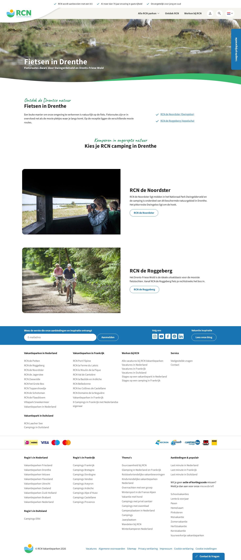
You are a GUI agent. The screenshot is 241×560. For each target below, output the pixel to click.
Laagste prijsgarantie (236, 49)
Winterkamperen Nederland (137, 529)
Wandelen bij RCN (131, 524)
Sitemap (131, 549)
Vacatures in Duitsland (134, 372)
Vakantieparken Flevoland (38, 479)
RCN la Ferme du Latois (85, 365)
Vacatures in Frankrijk (134, 369)
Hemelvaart (177, 508)
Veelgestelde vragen (182, 361)
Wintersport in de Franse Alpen (139, 492)
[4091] (181, 336)
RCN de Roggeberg (144, 289)
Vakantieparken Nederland (39, 502)
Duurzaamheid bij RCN (134, 465)
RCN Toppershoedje (35, 388)
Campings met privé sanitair (137, 501)
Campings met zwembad (135, 506)
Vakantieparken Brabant (37, 497)
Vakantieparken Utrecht (37, 483)
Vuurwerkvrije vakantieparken (187, 535)
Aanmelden (107, 337)
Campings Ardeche (83, 488)
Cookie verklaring (183, 549)
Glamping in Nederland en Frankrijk (141, 470)
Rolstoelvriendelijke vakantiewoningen (143, 474)
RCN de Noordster (144, 213)
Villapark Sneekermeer (36, 402)
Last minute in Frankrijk (184, 470)
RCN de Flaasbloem (34, 397)
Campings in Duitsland (36, 427)
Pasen (174, 503)
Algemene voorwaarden (112, 549)
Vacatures (91, 549)
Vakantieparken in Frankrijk (88, 397)
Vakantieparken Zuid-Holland (40, 493)
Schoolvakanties (180, 494)
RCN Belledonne (82, 384)
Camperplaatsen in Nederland (138, 510)
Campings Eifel (32, 519)
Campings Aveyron (83, 483)
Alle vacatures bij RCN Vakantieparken (142, 361)
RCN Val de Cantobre (84, 374)
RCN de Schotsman (34, 393)
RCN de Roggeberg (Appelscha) (177, 121)
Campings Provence (84, 502)
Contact (175, 365)
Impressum (166, 549)
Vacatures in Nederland (134, 365)
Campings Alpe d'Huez (85, 493)
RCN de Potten (32, 361)
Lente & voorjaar (180, 499)
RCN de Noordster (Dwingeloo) (177, 114)
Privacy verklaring (148, 549)
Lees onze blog (204, 337)
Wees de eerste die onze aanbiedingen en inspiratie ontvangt (58, 330)
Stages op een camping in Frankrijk (141, 380)
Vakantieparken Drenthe (37, 470)
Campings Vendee (83, 479)
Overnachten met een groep (137, 487)
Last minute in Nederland (184, 465)
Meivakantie (177, 517)
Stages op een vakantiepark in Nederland (144, 376)
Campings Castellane (84, 497)
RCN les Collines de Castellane (89, 388)
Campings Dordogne (84, 474)
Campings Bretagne (83, 470)
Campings (127, 515)
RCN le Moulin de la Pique (87, 370)
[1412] (161, 336)
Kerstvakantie (178, 531)
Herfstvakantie (179, 526)
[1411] (168, 336)
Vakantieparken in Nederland (40, 407)
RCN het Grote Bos (34, 384)
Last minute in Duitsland (184, 474)
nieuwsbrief (206, 486)
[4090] (174, 336)
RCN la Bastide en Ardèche (87, 379)
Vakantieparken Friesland (38, 465)
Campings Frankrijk (83, 465)
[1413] (154, 336)
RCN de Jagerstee (33, 374)
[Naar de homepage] (19, 13)
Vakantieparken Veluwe (37, 474)
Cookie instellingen (206, 549)
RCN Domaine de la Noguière (88, 393)
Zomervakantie (179, 521)
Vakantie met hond (132, 497)
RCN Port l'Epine (82, 361)
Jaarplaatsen (129, 520)
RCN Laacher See (33, 423)
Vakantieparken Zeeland (37, 488)
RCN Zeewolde (32, 379)
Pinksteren (177, 512)
